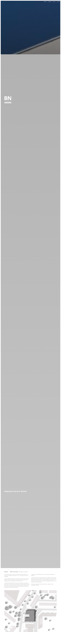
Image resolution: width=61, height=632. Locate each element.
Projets (45, 1)
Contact (58, 1)
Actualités (49, 1)
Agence (54, 1)
